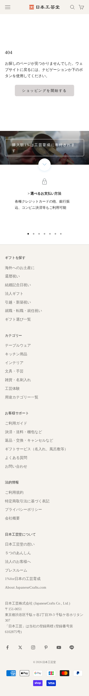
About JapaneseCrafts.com (25, 587)
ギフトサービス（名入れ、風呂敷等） (36, 449)
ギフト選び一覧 (18, 319)
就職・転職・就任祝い (23, 311)
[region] (44, 203)
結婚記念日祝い (18, 285)
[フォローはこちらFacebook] (7, 647)
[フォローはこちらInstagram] (33, 647)
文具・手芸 (14, 371)
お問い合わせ (16, 466)
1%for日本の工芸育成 (23, 579)
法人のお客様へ (18, 562)
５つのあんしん (18, 553)
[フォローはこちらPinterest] (46, 647)
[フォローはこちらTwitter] (20, 647)
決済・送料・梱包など (23, 432)
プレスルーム (16, 570)
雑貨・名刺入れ (18, 380)
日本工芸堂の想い (20, 544)
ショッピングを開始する (44, 90)
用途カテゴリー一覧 (21, 397)
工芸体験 (12, 389)
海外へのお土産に (20, 268)
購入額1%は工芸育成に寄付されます (43, 147)
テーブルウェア (18, 345)
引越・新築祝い (18, 302)
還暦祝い (12, 276)
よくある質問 (16, 458)
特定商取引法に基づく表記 (27, 501)
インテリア (14, 363)
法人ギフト (14, 294)
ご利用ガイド (16, 423)
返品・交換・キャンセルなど (29, 440)
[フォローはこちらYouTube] (58, 647)
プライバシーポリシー (23, 510)
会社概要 (12, 518)
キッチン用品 (16, 354)
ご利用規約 (14, 492)
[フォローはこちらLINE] (71, 647)
